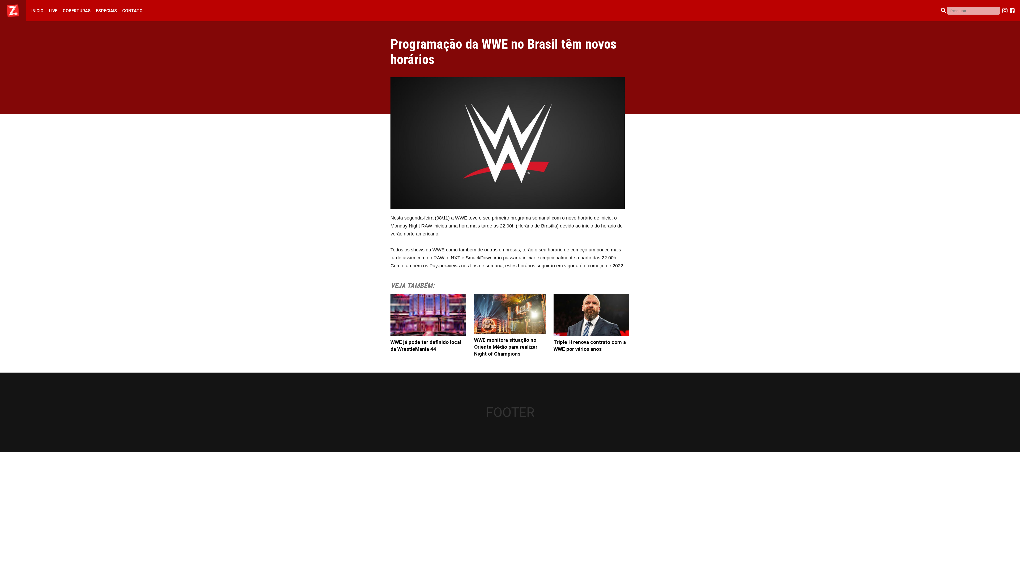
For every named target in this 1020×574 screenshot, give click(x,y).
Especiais (106, 10)
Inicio (37, 10)
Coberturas (77, 10)
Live (53, 10)
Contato (132, 10)
